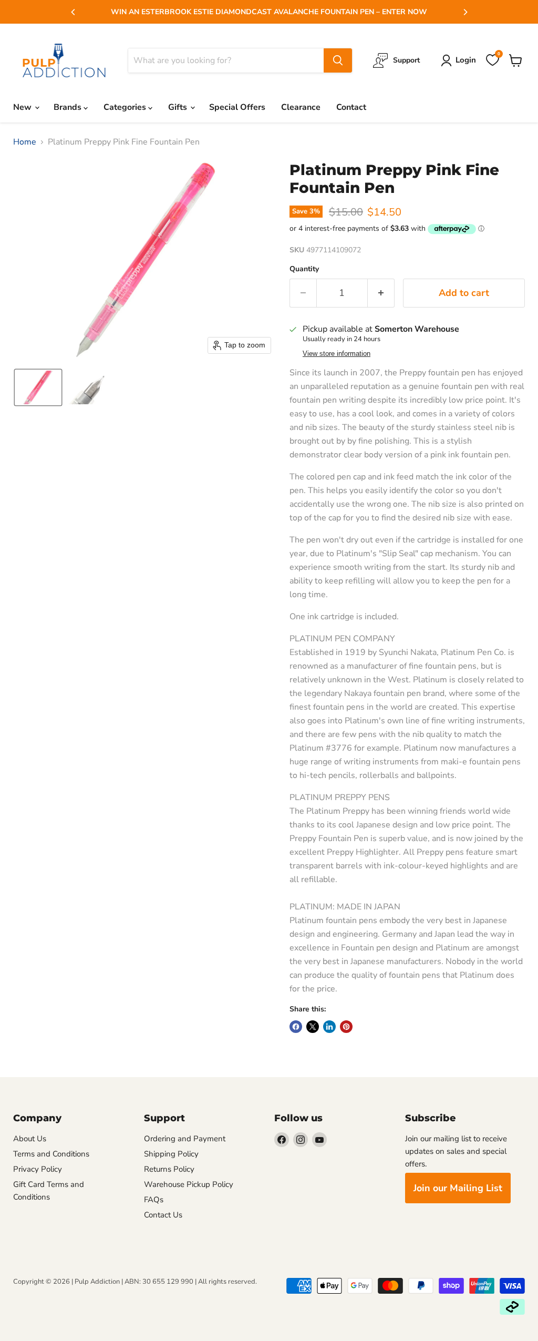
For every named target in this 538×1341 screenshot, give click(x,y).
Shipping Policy (171, 1154)
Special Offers (237, 107)
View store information (336, 353)
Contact (351, 107)
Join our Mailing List (457, 1188)
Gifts (178, 107)
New (23, 107)
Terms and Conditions (51, 1154)
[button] (38, 387)
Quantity (304, 269)
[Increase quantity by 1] (381, 293)
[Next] (465, 12)
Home (24, 142)
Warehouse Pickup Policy (188, 1184)
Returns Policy (169, 1169)
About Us (29, 1138)
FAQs (153, 1199)
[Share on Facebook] (295, 1026)
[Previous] (73, 12)
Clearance (300, 107)
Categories (126, 107)
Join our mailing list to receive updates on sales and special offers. (456, 1151)
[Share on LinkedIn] (329, 1026)
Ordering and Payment (184, 1138)
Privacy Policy (37, 1169)
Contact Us (163, 1215)
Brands (69, 107)
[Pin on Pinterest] (346, 1026)
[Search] (338, 60)
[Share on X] (312, 1026)
